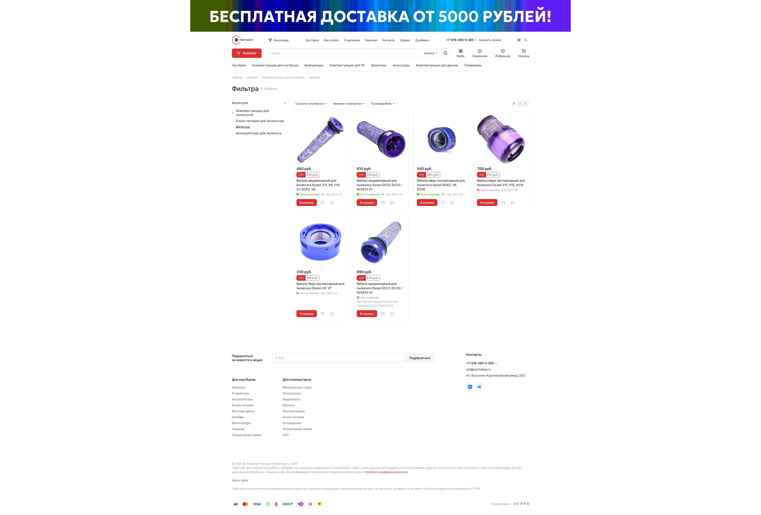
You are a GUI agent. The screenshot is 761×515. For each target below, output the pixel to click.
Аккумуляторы (242, 399)
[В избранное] (322, 202)
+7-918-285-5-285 (460, 40)
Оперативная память (247, 435)
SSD (286, 435)
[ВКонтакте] (470, 387)
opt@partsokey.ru (478, 369)
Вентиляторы (241, 423)
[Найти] (445, 53)
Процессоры (292, 393)
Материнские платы (297, 387)
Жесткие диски (243, 411)
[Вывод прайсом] (526, 104)
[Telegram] (479, 387)
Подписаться (419, 358)
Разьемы (238, 429)
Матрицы (238, 387)
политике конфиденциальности (386, 472)
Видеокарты (291, 399)
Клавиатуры (240, 393)
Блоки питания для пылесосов (260, 121)
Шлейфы (238, 417)
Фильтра (243, 127)
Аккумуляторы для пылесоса (258, 133)
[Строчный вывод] (520, 104)
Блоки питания (242, 405)
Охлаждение (292, 423)
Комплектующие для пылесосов (252, 113)
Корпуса (288, 405)
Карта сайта (240, 480)
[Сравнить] (332, 202)
